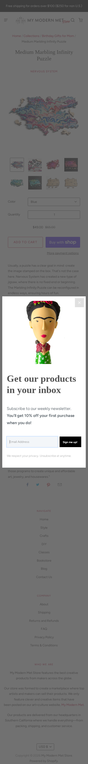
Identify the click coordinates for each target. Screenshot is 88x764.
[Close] (79, 302)
